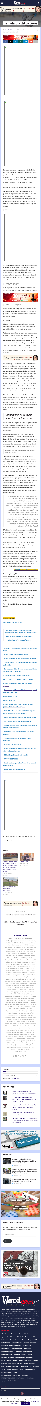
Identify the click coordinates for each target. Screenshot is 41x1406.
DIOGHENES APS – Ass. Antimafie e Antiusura (14, 1375)
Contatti (15, 1372)
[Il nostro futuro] (27, 857)
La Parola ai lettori (27, 1351)
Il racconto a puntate (16, 1349)
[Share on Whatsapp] (20, 41)
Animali (26, 1334)
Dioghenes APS (32, 1340)
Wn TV (3, 1369)
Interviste (27, 1349)
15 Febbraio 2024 (21, 30)
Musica (9, 1360)
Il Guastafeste (5, 1349)
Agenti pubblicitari (30, 1369)
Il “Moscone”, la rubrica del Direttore (11, 1346)
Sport (2, 1366)
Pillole (21, 1360)
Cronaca (12, 1340)
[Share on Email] (31, 41)
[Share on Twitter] (10, 41)
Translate (17, 1078)
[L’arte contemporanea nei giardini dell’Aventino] (10, 881)
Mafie (3, 1360)
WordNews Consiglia (12, 1369)
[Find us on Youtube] (5, 1391)
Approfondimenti (6, 1337)
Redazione (30, 1378)
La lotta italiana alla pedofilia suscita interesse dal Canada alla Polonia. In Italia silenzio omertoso (24, 1171)
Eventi (26, 1343)
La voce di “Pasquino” (20, 1354)
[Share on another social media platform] (35, 41)
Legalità (3, 1357)
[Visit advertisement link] (20, 9)
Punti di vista (28, 1360)
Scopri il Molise (5, 1363)
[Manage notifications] (22, 1393)
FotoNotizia (33, 1343)
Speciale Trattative (29, 1363)
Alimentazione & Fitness (8, 1334)
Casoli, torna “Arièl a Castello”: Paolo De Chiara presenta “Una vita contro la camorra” (24, 1107)
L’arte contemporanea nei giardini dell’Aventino (9, 888)
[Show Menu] (2, 3)
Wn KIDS (35, 1366)
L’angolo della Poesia (7, 1351)
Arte (14, 1337)
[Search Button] (38, 3)
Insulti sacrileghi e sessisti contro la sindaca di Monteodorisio (23, 1114)
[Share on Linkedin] (15, 41)
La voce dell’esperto (6, 1354)
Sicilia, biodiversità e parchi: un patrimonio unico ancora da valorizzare (24, 1093)
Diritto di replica (5, 1343)
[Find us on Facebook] (1, 1391)
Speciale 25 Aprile (17, 1363)
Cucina (18, 1340)
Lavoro (30, 1354)
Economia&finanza (17, 1343)
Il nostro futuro (24, 862)
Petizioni (15, 1360)
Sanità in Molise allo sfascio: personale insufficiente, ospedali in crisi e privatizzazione (24, 1161)
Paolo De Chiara (9, 30)
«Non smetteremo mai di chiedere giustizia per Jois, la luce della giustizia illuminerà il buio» (24, 1099)
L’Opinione (18, 1351)
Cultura (24, 1340)
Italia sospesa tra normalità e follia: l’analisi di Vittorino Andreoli (24, 1180)
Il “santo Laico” (27, 1346)
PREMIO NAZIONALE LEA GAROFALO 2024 (13, 1378)
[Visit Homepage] (20, 3)
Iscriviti (7, 1241)
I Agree (25, 1403)
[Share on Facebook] (5, 41)
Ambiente (19, 1334)
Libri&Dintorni (29, 1357)
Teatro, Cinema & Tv (25, 1366)
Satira (35, 1360)
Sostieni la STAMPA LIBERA (9, 1381)
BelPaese (26, 1337)
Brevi (32, 1337)
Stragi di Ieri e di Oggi (12, 1366)
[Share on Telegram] (25, 41)
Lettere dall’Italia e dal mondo (16, 1357)
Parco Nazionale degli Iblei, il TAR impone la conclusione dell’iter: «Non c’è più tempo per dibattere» (24, 1120)
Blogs (21, 1369)
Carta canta (4, 1340)
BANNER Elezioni (6, 1372)
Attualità (19, 1337)
